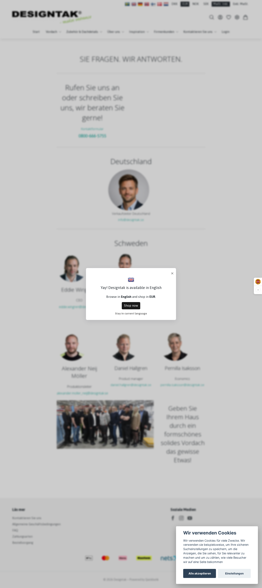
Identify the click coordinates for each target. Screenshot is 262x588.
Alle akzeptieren (200, 573)
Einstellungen (234, 573)
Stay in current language (131, 313)
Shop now (131, 305)
